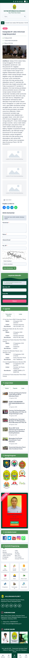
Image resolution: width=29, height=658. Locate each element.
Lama (20, 314)
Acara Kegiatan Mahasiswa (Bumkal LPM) (15, 362)
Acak (23, 388)
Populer (15, 388)
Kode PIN (5, 293)
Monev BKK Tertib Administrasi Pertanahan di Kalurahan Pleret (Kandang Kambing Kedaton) (17, 430)
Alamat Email (6, 240)
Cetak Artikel (8, 199)
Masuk (14, 301)
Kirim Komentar (8, 268)
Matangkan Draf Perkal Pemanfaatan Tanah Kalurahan (15, 440)
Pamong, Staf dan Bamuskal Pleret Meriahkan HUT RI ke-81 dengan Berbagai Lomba (17, 412)
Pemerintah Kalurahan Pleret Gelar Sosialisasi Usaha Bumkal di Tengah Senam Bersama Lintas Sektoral (17, 449)
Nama (5, 234)
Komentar (6, 222)
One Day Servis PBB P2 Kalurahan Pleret (15, 319)
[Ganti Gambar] (8, 261)
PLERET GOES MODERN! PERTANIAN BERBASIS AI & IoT (16, 403)
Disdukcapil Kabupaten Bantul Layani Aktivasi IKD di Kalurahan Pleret (17, 394)
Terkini (7, 388)
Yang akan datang (9, 315)
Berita (5, 28)
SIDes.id (5, 650)
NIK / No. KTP (6, 287)
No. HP (5, 245)
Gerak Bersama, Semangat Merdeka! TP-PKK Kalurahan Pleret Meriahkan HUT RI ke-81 (17, 421)
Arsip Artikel (8, 383)
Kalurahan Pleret (23, 648)
